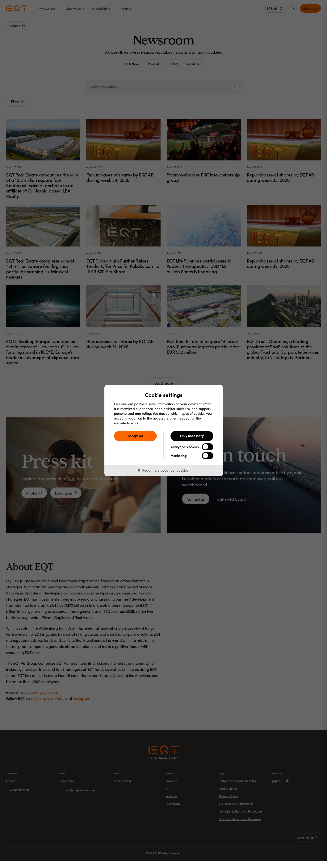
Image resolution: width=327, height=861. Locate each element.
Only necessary (192, 435)
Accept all (135, 435)
